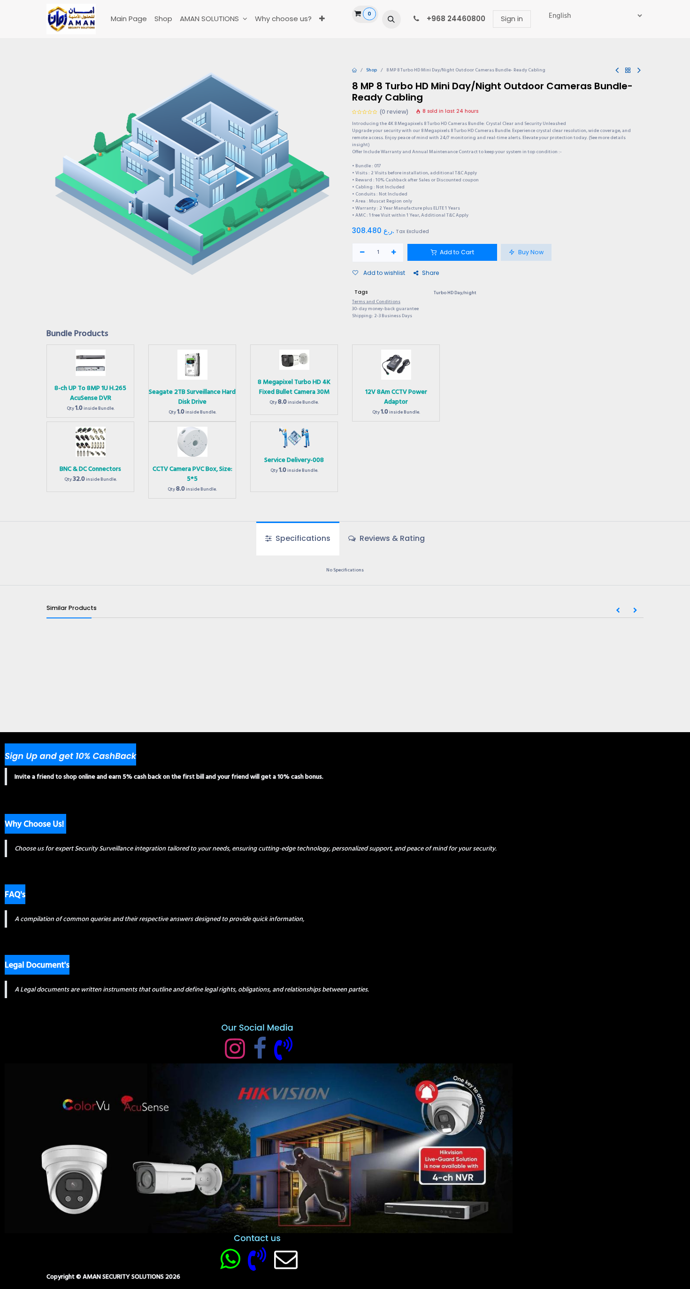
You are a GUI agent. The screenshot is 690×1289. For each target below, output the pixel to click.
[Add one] (394, 252)
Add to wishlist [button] (383, 273)
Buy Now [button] (530, 252)
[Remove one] (362, 252)
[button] (391, 19)
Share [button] (430, 273)
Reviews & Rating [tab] (391, 538)
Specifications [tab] (302, 538)
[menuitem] (129, 19)
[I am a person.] (285, 1259)
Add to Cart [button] (456, 252)
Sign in (512, 18)
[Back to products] (628, 71)
